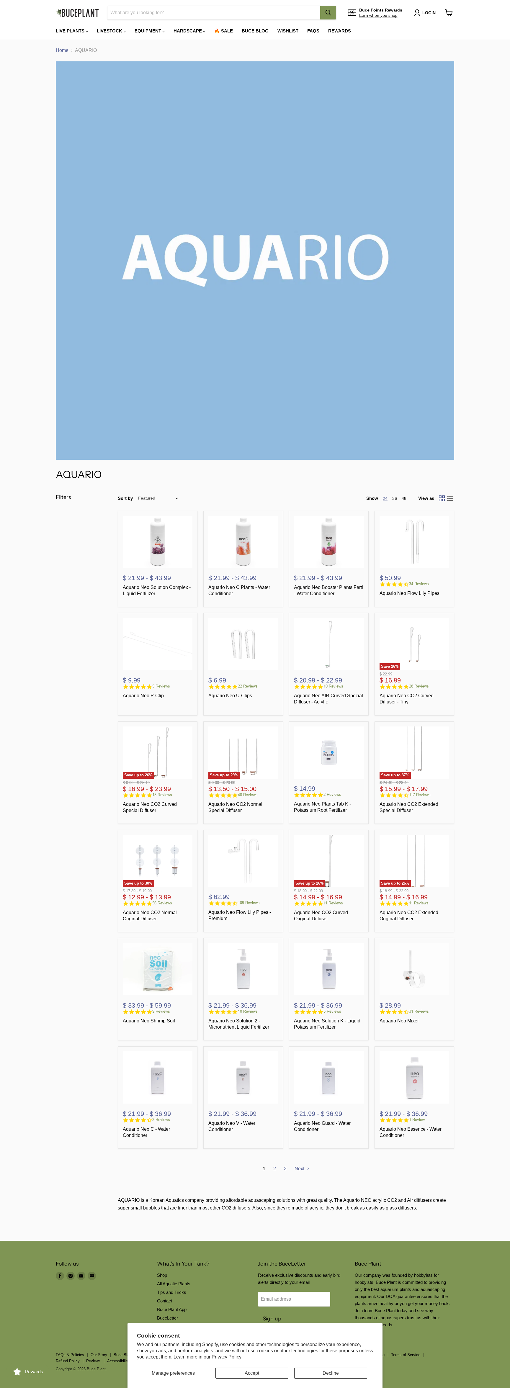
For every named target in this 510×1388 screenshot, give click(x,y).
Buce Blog (255, 30)
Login (429, 12)
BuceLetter (167, 1317)
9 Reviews (161, 1011)
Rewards (339, 30)
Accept (252, 1373)
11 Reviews (333, 903)
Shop (162, 1275)
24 (385, 498)
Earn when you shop (378, 15)
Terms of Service (405, 1355)
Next (300, 1168)
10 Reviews (333, 686)
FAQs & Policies (70, 1355)
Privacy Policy (226, 1356)
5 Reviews (161, 686)
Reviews (93, 1361)
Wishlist (287, 30)
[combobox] (213, 12)
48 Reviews (248, 795)
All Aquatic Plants (173, 1283)
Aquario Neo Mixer (399, 1020)
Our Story (99, 1355)
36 (394, 498)
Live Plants (71, 30)
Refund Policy (68, 1361)
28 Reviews (419, 686)
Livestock (110, 30)
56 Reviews (162, 903)
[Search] (328, 12)
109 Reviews (249, 903)
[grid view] (442, 498)
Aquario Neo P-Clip (143, 695)
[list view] (450, 498)
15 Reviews (162, 795)
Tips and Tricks (171, 1292)
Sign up (272, 1318)
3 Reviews (161, 1119)
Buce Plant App (172, 1309)
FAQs (313, 30)
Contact (164, 1300)
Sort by (125, 498)
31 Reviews (419, 1011)
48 (404, 498)
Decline (331, 1373)
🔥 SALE (223, 30)
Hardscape (188, 30)
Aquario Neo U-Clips (230, 695)
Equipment (148, 30)
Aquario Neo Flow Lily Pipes (409, 593)
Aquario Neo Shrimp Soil (149, 1020)
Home (62, 50)
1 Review (417, 1119)
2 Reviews (332, 794)
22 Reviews (248, 686)
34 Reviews (419, 584)
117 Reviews (420, 795)
